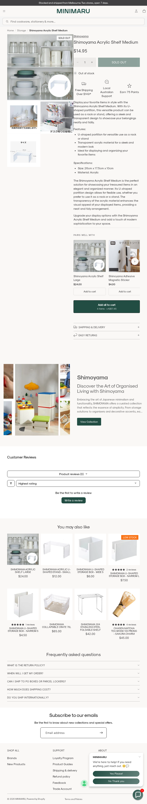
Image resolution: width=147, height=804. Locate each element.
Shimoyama (81, 36)
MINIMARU (20, 799)
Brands (12, 758)
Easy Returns (88, 335)
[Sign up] (101, 733)
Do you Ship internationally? (28, 697)
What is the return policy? (26, 665)
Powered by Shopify (36, 799)
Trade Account (62, 788)
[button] (138, 795)
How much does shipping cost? (29, 689)
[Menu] (4, 11)
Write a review (74, 500)
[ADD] (33, 559)
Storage (21, 30)
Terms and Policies (73, 799)
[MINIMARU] (73, 11)
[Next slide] (35, 549)
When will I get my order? (25, 673)
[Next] (134, 261)
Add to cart (90, 291)
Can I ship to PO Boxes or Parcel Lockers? (36, 681)
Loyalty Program (63, 758)
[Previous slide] (11, 549)
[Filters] (11, 483)
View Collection (89, 421)
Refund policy (61, 776)
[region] (107, 268)
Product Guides (63, 764)
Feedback (59, 782)
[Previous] (78, 261)
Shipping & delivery (65, 770)
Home (10, 30)
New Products (16, 764)
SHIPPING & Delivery (92, 327)
